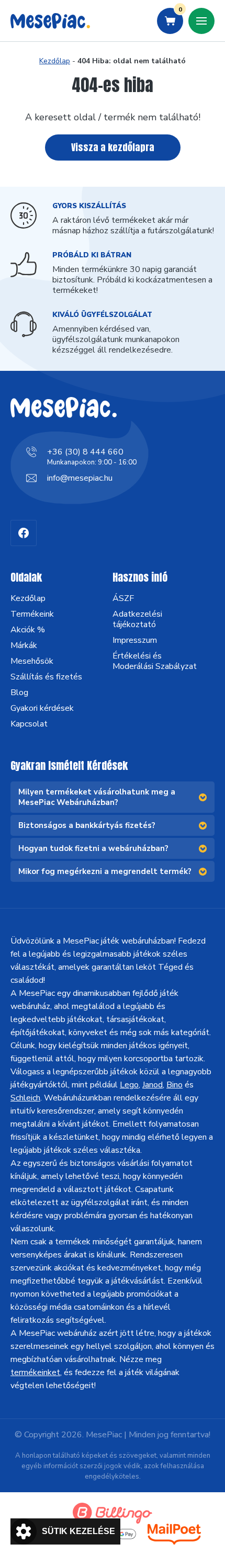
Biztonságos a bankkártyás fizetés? (86, 825)
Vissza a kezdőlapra (112, 147)
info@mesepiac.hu (80, 478)
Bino (174, 1085)
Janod (152, 1085)
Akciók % (27, 629)
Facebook (23, 533)
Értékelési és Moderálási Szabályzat (155, 661)
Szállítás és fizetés (46, 677)
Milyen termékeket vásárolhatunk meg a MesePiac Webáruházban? (96, 797)
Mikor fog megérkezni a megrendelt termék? (105, 871)
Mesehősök (31, 661)
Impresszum (135, 640)
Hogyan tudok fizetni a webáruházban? (93, 848)
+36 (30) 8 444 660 (85, 452)
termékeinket (35, 1372)
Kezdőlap (54, 61)
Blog (19, 692)
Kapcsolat (29, 724)
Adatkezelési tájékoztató (137, 619)
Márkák (23, 645)
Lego (129, 1085)
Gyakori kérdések (42, 708)
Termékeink (32, 614)
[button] (65, 1531)
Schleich (25, 1098)
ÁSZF (123, 598)
